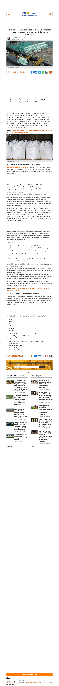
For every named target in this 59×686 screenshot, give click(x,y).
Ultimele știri (37, 376)
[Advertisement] (29, 5)
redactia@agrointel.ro (33, 682)
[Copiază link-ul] (50, 72)
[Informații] (50, 14)
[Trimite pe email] (46, 72)
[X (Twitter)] (39, 72)
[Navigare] (8, 14)
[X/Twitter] (43, 356)
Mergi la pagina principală (29, 674)
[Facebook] (32, 72)
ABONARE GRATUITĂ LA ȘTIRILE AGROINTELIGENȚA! (29, 363)
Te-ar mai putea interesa (16, 376)
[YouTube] (46, 356)
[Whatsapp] (43, 72)
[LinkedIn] (35, 72)
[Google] (32, 356)
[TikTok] (50, 356)
